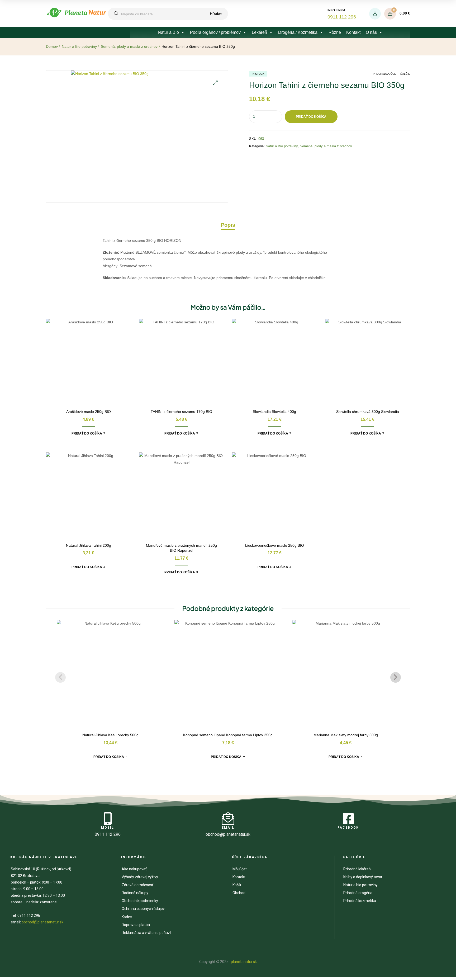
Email (228, 827)
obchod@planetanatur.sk (42, 922)
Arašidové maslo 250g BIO (88, 411)
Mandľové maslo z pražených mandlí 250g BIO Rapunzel (181, 548)
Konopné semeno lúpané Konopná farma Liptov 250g (228, 735)
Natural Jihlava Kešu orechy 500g (110, 735)
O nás (371, 32)
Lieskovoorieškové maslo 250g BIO (274, 545)
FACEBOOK (348, 827)
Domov (52, 46)
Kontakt (353, 32)
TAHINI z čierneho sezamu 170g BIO (181, 411)
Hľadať (216, 14)
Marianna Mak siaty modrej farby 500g (346, 735)
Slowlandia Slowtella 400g (274, 411)
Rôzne (335, 32)
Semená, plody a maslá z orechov (129, 46)
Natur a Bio (168, 32)
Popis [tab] (228, 225)
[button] (215, 83)
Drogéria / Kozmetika (297, 32)
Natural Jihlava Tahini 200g (88, 545)
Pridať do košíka (311, 117)
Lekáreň (259, 32)
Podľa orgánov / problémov (215, 32)
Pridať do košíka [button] (87, 433)
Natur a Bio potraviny (79, 46)
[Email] (228, 818)
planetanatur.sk (243, 962)
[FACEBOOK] (348, 818)
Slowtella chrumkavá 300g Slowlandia (367, 411)
